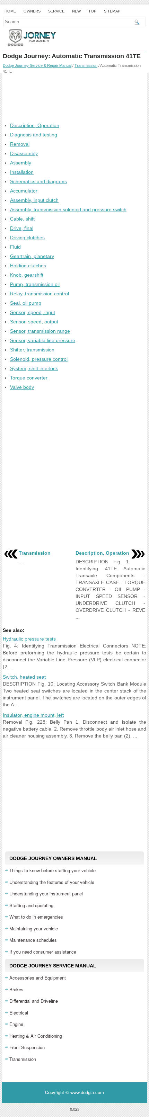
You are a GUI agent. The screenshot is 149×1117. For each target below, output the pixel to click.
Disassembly (24, 153)
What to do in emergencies (36, 916)
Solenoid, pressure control (39, 359)
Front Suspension (27, 1047)
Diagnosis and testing (33, 134)
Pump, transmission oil (35, 284)
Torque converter (28, 378)
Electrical (18, 1012)
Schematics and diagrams (38, 181)
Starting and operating (31, 905)
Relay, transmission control (39, 293)
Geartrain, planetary (32, 256)
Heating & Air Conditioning (35, 1036)
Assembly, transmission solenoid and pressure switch (68, 209)
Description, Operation (34, 125)
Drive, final (21, 228)
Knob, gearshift (26, 275)
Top (92, 11)
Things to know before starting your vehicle (52, 870)
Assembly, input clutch (34, 200)
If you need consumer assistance (42, 951)
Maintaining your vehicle (33, 928)
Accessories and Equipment (37, 977)
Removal (19, 144)
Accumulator (23, 191)
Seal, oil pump (25, 303)
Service (56, 11)
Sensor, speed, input (32, 312)
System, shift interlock (34, 368)
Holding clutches (28, 265)
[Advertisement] (74, 97)
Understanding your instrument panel (46, 893)
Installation (22, 172)
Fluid (15, 247)
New (76, 11)
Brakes (16, 989)
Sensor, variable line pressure (42, 340)
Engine (16, 1024)
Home (10, 11)
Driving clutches (27, 237)
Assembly (20, 163)
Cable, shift (22, 219)
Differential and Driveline (33, 1001)
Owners (32, 11)
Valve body (22, 387)
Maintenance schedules (33, 940)
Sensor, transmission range (40, 331)
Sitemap (112, 11)
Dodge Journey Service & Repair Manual (37, 65)
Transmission (85, 65)
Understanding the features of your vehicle (51, 882)
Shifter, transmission (32, 349)
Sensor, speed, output (34, 321)
